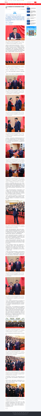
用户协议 (19, 412)
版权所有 (23, 412)
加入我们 (17, 412)
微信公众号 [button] (9, 0)
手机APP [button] (11, 0)
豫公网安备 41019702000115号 (24, 414)
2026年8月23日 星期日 (14, 0)
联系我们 (15, 412)
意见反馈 (25, 412)
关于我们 (13, 412)
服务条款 (28, 412)
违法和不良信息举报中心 (15, 413)
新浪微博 (6, 0)
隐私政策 (21, 412)
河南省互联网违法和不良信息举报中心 (20, 413)
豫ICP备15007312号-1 (20, 414)
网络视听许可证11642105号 (25, 413)
